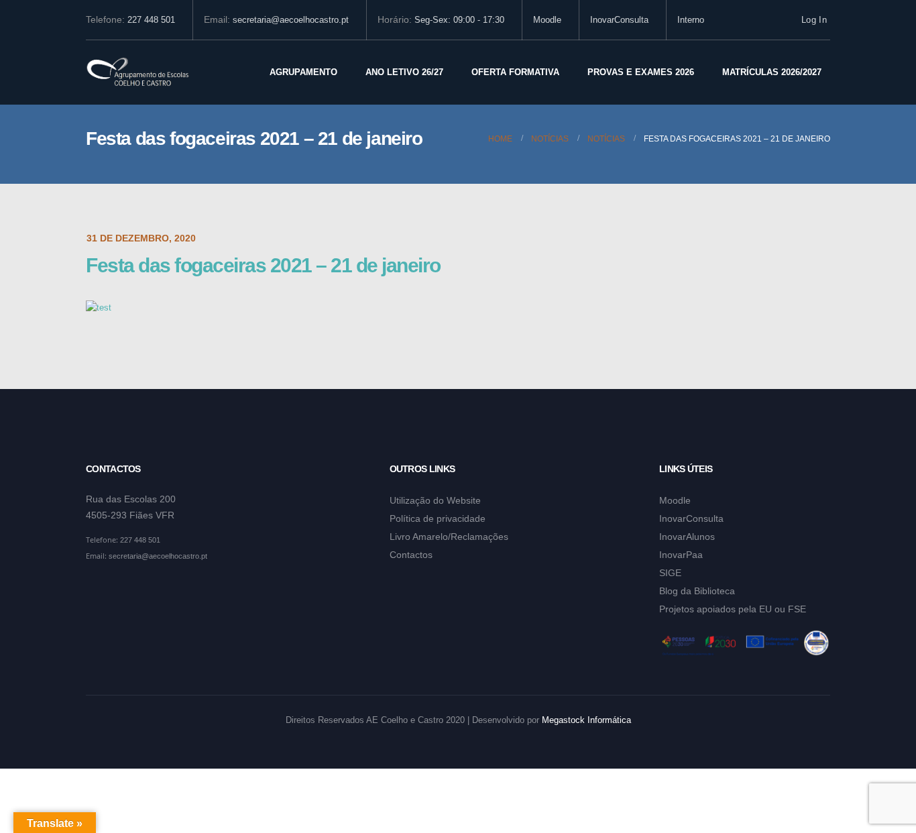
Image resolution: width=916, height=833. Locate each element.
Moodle (547, 20)
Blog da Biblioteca (697, 591)
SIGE (670, 572)
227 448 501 (151, 20)
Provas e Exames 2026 (640, 72)
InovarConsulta (619, 20)
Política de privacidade (437, 518)
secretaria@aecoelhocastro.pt (291, 20)
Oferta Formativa (515, 72)
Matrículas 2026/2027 (771, 72)
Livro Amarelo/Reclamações (449, 536)
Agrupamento (303, 72)
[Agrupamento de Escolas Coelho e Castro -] (138, 73)
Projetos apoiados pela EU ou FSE (732, 609)
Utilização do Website (435, 500)
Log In (814, 20)
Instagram (123, 589)
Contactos (411, 554)
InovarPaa (681, 554)
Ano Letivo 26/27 (404, 72)
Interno (690, 20)
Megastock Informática (586, 720)
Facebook (97, 589)
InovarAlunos (687, 536)
